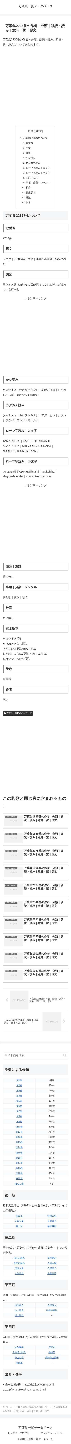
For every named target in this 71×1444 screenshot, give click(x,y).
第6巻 (19, 1106)
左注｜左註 (32, 177)
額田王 (19, 1216)
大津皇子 (51, 1268)
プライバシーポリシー (52, 1433)
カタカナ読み (33, 162)
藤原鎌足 (51, 1226)
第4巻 (19, 1095)
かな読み (31, 157)
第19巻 (19, 1173)
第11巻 (19, 1132)
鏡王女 (19, 1226)
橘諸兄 (51, 1352)
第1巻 (19, 1080)
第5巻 (19, 1101)
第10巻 (19, 1126)
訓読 (28, 153)
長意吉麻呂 (19, 1263)
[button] (65, 1055)
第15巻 (19, 1152)
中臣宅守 (19, 1357)
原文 (28, 148)
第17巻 (19, 1163)
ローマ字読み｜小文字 (38, 172)
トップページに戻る (18, 1433)
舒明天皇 (51, 1216)
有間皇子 (51, 1221)
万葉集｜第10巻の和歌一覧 (19, 713)
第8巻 (19, 1116)
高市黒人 (51, 1257)
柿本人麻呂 (19, 1257)
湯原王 (19, 1362)
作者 (28, 202)
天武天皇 (51, 1263)
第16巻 (19, 1158)
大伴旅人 (51, 1305)
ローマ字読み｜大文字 (38, 167)
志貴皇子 (51, 1273)
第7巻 (19, 1111)
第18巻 (19, 1168)
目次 (31, 131)
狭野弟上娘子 (52, 1357)
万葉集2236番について (35, 138)
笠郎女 (51, 1347)
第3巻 (19, 1090)
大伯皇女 (19, 1273)
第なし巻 (19, 1183)
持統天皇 (19, 1268)
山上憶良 (19, 1310)
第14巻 (19, 1147)
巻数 (28, 197)
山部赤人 (19, 1305)
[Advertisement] (35, 86)
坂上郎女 (19, 1315)
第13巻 (19, 1142)
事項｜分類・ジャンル (38, 182)
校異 (28, 187)
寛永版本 (31, 192)
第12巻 (19, 1137)
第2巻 (19, 1085)
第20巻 (19, 1178)
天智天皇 (19, 1221)
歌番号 (29, 143)
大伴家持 (19, 1347)
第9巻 (19, 1121)
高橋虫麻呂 (51, 1310)
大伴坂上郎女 (19, 1352)
